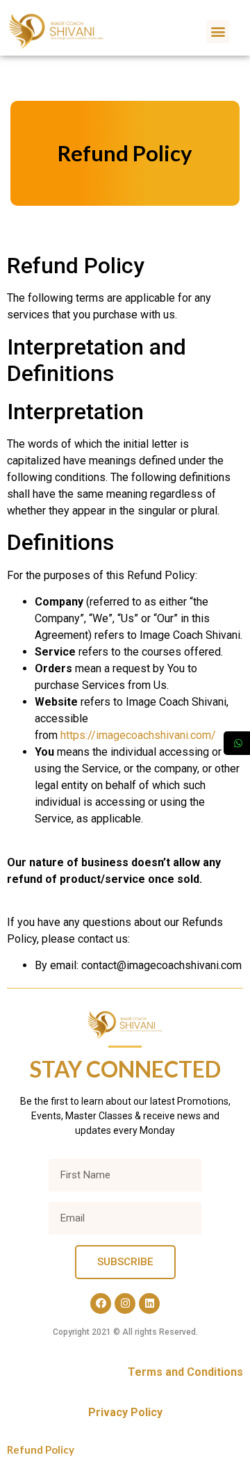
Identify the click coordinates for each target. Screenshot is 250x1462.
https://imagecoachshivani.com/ (138, 735)
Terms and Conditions (185, 1372)
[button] (217, 31)
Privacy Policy (125, 1412)
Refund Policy (40, 1449)
